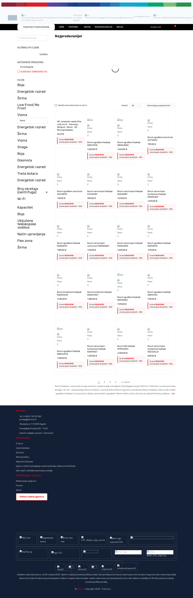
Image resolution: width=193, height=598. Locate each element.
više (173, 393)
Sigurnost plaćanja (24, 461)
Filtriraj (44, 54)
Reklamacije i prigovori (26, 481)
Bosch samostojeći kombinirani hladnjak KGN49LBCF (157, 194)
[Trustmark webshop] (37, 502)
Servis (19, 490)
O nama (19, 443)
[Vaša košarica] (173, 27)
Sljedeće (125, 382)
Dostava (20, 452)
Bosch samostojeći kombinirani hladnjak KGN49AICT (96, 349)
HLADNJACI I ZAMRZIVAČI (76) (33, 72)
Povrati (19, 485)
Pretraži (45, 38)
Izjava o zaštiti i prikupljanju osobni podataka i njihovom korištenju (45, 466)
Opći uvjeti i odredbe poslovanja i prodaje (34, 470)
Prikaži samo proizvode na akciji (72, 105)
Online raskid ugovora (32, 496)
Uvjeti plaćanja (22, 448)
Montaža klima (22, 457)
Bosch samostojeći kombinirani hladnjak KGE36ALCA (157, 349)
